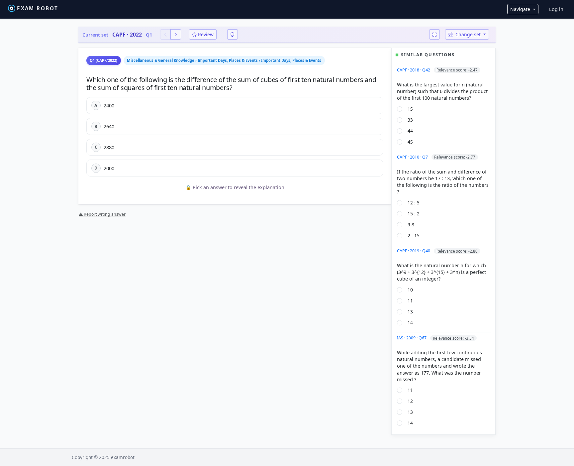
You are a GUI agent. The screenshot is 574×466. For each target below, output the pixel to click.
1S (410, 109)
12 (410, 401)
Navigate (520, 9)
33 (410, 120)
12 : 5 (414, 202)
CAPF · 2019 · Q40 (414, 251)
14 (410, 322)
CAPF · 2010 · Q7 (413, 157)
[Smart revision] (232, 34)
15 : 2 (414, 213)
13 (410, 311)
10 (410, 290)
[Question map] (434, 34)
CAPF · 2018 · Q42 (414, 70)
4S (410, 142)
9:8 (411, 224)
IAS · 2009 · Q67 (412, 338)
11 (410, 300)
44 (410, 131)
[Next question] (175, 34)
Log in (556, 9)
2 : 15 (414, 235)
